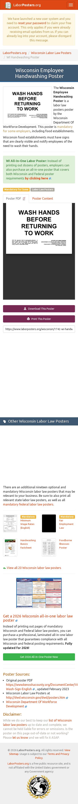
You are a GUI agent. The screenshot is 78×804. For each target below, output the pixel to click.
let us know (20, 737)
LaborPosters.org (15, 53)
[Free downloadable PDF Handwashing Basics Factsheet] (10, 547)
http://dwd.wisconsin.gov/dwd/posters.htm (36, 697)
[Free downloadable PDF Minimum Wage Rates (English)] (10, 523)
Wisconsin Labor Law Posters (51, 53)
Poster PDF (14, 198)
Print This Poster (40, 318)
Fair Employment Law (66, 524)
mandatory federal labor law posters (28, 504)
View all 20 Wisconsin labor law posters (34, 567)
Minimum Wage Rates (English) (27, 524)
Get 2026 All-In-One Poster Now (39, 656)
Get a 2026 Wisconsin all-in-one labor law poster (38, 618)
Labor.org (27, 5)
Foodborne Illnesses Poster (65, 544)
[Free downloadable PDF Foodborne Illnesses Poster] (49, 547)
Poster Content (42, 198)
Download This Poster (40, 308)
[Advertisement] (39, 375)
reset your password (32, 23)
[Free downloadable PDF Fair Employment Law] (49, 523)
